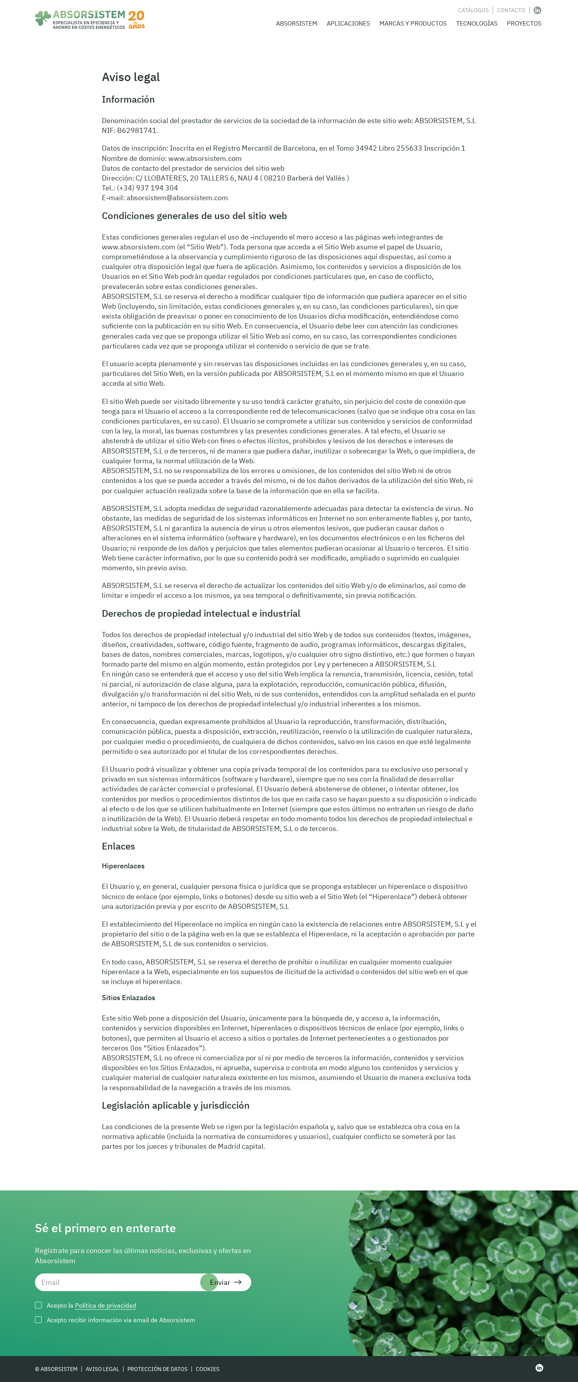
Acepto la (91, 1305)
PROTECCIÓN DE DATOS (157, 1369)
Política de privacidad (105, 1305)
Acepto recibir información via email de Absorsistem (121, 1320)
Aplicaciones (348, 23)
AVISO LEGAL (102, 1369)
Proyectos (524, 23)
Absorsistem (296, 23)
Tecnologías (476, 23)
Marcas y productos (413, 23)
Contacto (511, 10)
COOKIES (207, 1369)
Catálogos (473, 10)
